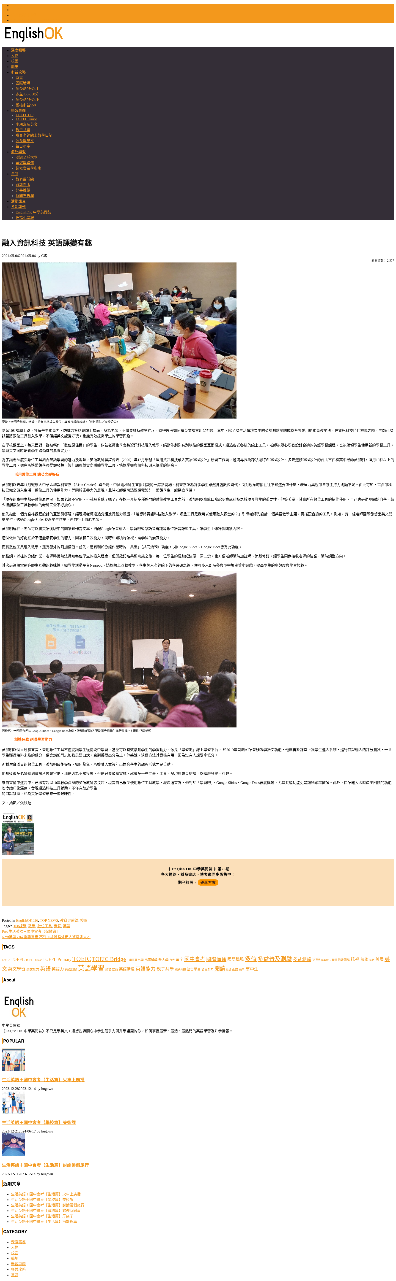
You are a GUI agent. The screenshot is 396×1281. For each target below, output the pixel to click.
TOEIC (16, 6)
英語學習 (91, 968)
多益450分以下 (27, 100)
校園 (14, 61)
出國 (141, 960)
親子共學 (23, 130)
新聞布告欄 (25, 196)
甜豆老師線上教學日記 (34, 135)
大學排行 (326, 960)
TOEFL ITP (24, 115)
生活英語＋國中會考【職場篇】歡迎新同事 (46, 1211)
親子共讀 (180, 969)
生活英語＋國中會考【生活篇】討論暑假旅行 (45, 1165)
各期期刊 (18, 207)
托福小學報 (25, 218)
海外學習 (18, 152)
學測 (334, 960)
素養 (57, 926)
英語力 (58, 969)
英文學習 (16, 969)
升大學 (163, 960)
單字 (179, 959)
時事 (19, 78)
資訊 (14, 174)
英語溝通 (127, 969)
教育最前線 (25, 179)
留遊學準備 (25, 163)
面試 (235, 969)
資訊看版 (23, 185)
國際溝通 (216, 959)
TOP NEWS (49, 920)
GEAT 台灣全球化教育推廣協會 (36, 20)
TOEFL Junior (26, 119)
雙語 (228, 969)
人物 (14, 56)
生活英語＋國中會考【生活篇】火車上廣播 (43, 1079)
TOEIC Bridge (109, 959)
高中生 (251, 969)
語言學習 (194, 969)
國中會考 (194, 959)
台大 (172, 960)
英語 (66, 926)
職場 (14, 67)
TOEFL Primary (57, 959)
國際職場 (23, 83)
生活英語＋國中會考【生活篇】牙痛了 (42, 1216)
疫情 (371, 960)
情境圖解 (344, 960)
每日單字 (23, 146)
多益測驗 (302, 959)
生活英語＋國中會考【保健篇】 (31, 931)
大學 (316, 959)
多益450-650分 (27, 94)
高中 (242, 969)
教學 (32, 926)
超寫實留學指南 (28, 168)
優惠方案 (208, 882)
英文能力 (32, 969)
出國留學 (151, 960)
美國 (379, 959)
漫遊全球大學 (27, 157)
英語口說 (71, 969)
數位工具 (44, 926)
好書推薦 (23, 190)
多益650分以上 (27, 89)
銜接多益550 (26, 105)
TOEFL (17, 10)
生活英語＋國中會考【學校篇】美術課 (39, 1122)
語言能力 (207, 969)
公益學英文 (25, 141)
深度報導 (18, 50)
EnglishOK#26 (27, 920)
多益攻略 (18, 72)
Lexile (6, 960)
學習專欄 (18, 111)
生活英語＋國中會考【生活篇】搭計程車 (44, 1222)
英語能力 (145, 969)
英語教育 (111, 969)
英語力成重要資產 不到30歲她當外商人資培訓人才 (46, 937)
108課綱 (20, 926)
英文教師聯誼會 (24, 15)
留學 (364, 959)
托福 (355, 959)
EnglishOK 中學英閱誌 (33, 212)
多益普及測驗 (275, 959)
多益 (251, 959)
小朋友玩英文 (27, 124)
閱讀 (219, 968)
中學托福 (132, 960)
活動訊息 (18, 201)
